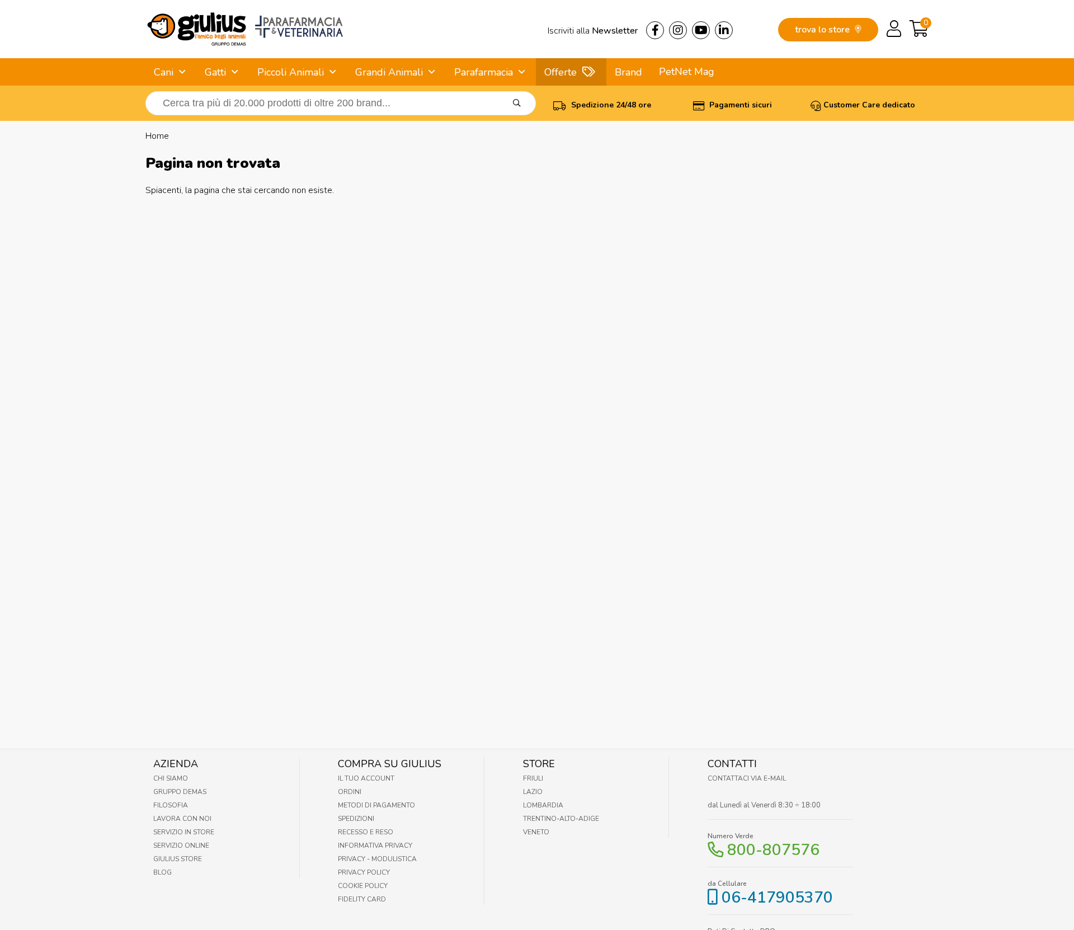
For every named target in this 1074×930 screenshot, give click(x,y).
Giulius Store (177, 858)
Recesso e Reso (365, 832)
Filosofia (170, 805)
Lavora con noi (182, 818)
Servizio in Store (183, 832)
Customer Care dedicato (869, 105)
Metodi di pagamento (376, 805)
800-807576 (773, 850)
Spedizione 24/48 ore (610, 105)
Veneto (536, 832)
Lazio (533, 791)
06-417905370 (777, 897)
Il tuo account (366, 778)
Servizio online (181, 845)
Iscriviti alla (593, 31)
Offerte (560, 72)
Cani (163, 72)
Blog (162, 872)
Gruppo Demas (179, 791)
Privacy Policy (364, 872)
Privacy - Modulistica (377, 858)
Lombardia (543, 805)
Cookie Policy (363, 885)
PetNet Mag (686, 71)
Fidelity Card (362, 899)
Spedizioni (356, 818)
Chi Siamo (170, 778)
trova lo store (823, 30)
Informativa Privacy (375, 845)
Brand (628, 72)
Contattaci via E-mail (747, 778)
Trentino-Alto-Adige (561, 818)
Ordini (349, 791)
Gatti (215, 72)
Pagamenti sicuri (739, 105)
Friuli (533, 778)
